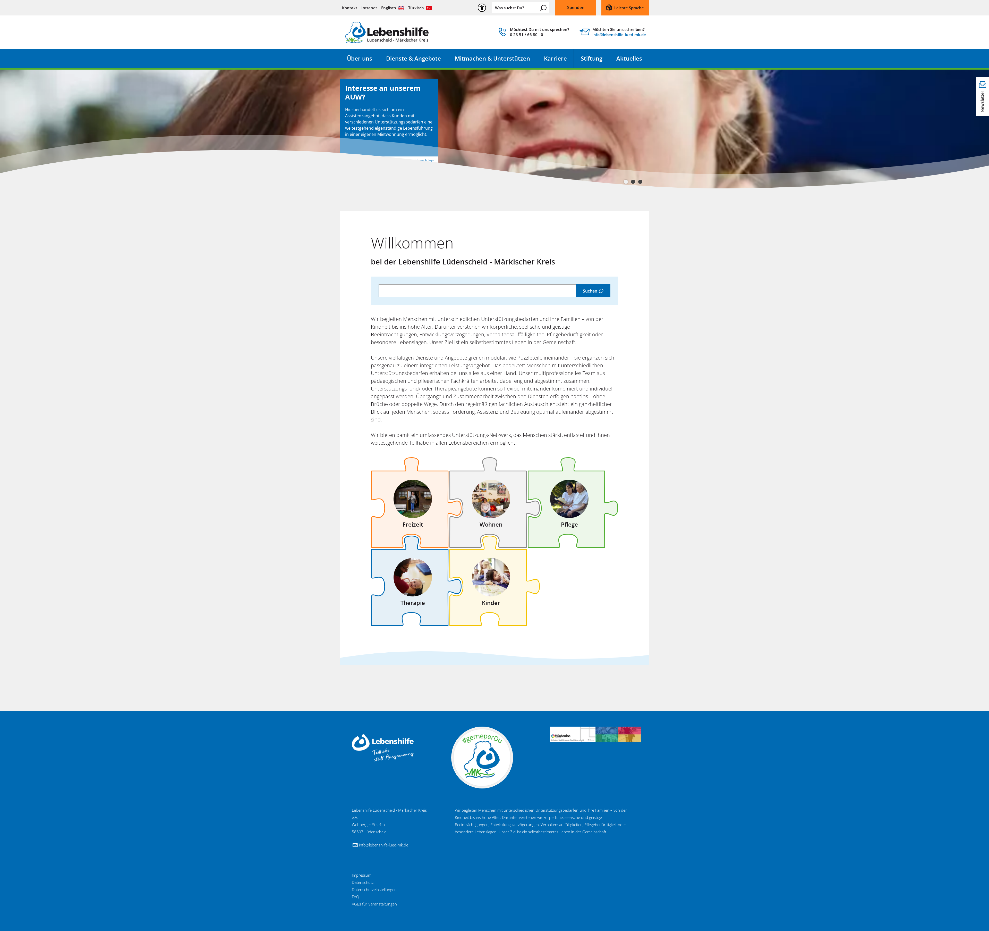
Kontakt (349, 7)
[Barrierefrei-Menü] (482, 8)
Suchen (543, 8)
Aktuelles (629, 58)
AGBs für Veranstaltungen (374, 904)
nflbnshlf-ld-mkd (618, 34)
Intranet (369, 7)
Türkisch (416, 7)
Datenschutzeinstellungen (374, 889)
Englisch (388, 7)
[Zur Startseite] (387, 32)
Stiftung (591, 58)
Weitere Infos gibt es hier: (409, 161)
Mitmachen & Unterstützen (492, 58)
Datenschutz (363, 882)
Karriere (555, 58)
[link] (533, 33)
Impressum (361, 875)
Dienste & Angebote (413, 58)
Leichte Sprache (629, 7)
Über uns (359, 58)
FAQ (355, 896)
